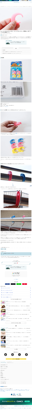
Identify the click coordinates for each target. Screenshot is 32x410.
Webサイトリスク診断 (20, 389)
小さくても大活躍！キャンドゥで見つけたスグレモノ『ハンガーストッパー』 (12, 51)
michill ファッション (29, 347)
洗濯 (16, 133)
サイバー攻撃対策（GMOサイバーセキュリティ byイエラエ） (11, 390)
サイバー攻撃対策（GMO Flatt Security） (21, 390)
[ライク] (31, 2)
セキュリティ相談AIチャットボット (26, 389)
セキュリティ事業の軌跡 (2, 391)
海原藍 (30, 312)
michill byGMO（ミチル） (3, 6)
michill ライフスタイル (29, 320)
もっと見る (16, 349)
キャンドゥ (6, 106)
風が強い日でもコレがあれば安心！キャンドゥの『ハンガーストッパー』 (12, 53)
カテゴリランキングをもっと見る (16, 322)
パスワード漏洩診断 (15, 389)
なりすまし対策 (27, 390)
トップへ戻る (16, 279)
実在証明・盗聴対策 (2, 390)
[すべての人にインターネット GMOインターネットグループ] (26, 0)
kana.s (30, 334)
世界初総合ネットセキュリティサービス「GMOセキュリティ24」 (6, 389)
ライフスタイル (8, 6)
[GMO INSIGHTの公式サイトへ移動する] (3, 386)
